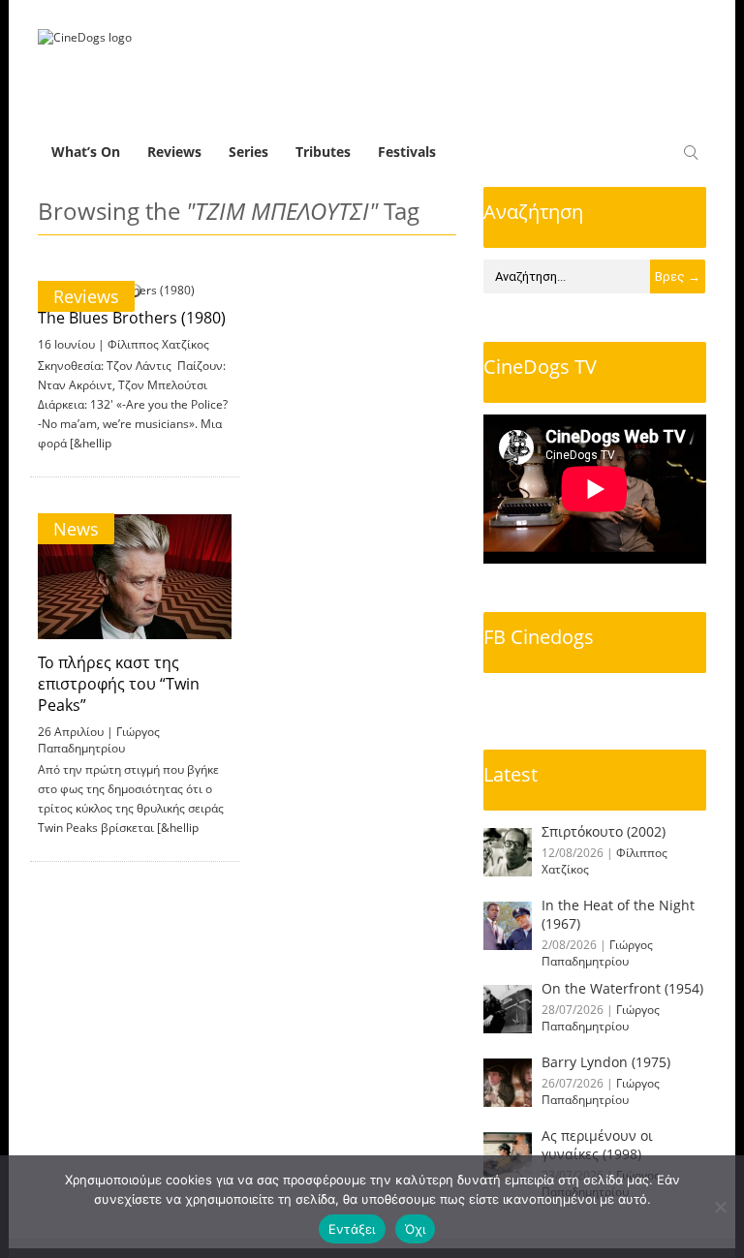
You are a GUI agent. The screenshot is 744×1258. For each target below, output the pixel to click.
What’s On (85, 151)
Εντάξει (352, 1229)
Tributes (323, 151)
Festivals (407, 151)
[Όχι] (719, 1206)
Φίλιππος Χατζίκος (158, 344)
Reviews (174, 151)
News (76, 528)
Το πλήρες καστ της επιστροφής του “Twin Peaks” (119, 684)
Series (248, 151)
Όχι (415, 1229)
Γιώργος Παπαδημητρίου (99, 739)
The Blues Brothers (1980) (132, 317)
